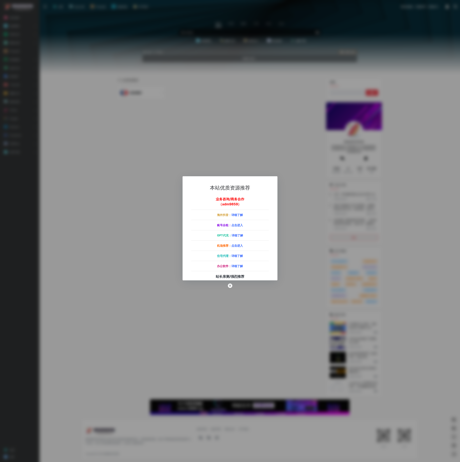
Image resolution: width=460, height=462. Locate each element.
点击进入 (237, 225)
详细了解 (237, 215)
